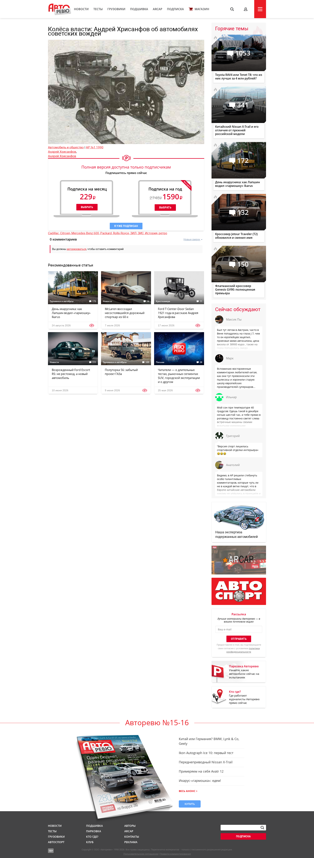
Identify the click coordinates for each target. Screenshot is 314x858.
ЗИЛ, (134, 233)
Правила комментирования (175, 854)
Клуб (89, 842)
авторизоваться (76, 249)
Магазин (202, 9)
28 (201, 362)
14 (148, 301)
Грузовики (116, 9)
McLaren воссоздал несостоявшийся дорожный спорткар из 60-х (124, 313)
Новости (81, 9)
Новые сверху (192, 239)
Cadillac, (54, 233)
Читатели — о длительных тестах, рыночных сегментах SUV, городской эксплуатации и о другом (179, 376)
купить (190, 804)
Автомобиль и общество (66, 147)
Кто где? (92, 836)
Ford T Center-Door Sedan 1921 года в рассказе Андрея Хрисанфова (178, 313)
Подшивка (139, 9)
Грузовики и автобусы (62, 301)
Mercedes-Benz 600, (85, 233)
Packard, (106, 233)
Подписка (175, 9)
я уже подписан (126, 226)
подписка (243, 836)
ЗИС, (141, 233)
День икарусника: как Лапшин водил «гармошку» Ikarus (71, 313)
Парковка (93, 831)
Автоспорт (56, 842)
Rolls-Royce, (121, 233)
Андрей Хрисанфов (62, 151)
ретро (163, 233)
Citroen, (65, 233)
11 (201, 301)
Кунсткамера (163, 301)
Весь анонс (187, 791)
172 (94, 301)
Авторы (130, 826)
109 (147, 362)
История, (152, 233)
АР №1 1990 (94, 147)
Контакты (131, 836)
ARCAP (157, 9)
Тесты (98, 9)
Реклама (130, 842)
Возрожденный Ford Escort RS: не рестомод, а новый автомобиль (71, 374)
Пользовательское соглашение (140, 854)
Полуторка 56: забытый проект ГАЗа (121, 372)
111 (94, 362)
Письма (160, 362)
